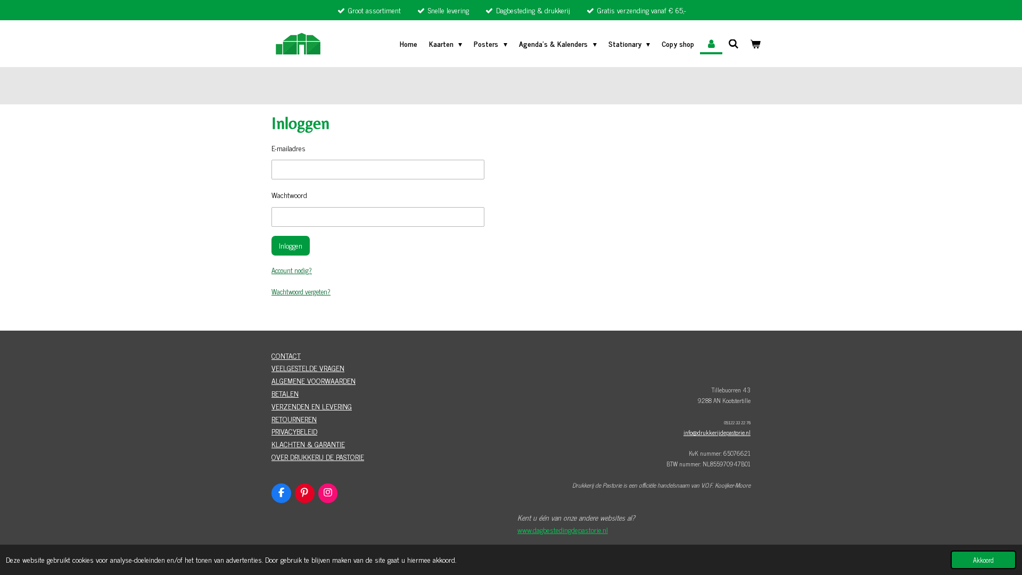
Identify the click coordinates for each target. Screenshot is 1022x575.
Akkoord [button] (983, 559)
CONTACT (286, 355)
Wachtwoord (289, 194)
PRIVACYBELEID (294, 431)
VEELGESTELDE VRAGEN (307, 368)
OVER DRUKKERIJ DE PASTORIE (317, 456)
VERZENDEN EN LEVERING (311, 406)
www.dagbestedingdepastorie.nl (562, 529)
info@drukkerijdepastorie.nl (717, 432)
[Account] (711, 43)
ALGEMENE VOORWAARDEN (313, 380)
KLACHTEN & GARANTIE (308, 444)
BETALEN (285, 393)
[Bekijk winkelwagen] (755, 43)
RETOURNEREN (294, 419)
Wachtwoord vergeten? (301, 291)
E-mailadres (288, 148)
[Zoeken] (733, 43)
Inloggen (290, 245)
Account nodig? (291, 270)
